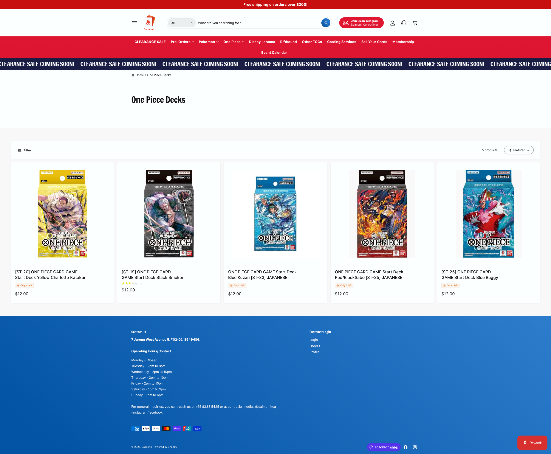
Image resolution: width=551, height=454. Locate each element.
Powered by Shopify (165, 446)
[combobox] (264, 22)
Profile (315, 352)
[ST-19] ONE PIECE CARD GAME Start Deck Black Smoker (152, 274)
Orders (315, 346)
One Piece (232, 42)
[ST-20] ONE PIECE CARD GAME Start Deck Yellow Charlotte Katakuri (51, 274)
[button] (134, 22)
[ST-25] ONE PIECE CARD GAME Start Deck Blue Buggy (469, 274)
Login (314, 340)
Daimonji (147, 446)
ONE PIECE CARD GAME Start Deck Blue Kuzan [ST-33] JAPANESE (262, 274)
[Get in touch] (403, 22)
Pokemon (207, 42)
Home (140, 75)
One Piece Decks (159, 75)
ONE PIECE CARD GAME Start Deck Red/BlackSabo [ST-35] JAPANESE (369, 274)
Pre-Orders (180, 42)
